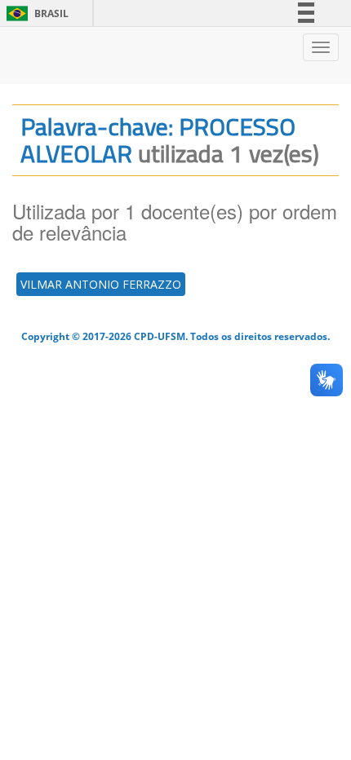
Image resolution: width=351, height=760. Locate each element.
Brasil (34, 13)
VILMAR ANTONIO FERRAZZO (100, 284)
